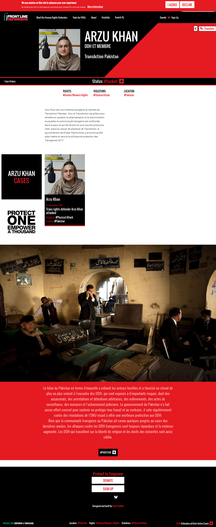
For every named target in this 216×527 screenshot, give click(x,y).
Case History (10, 81)
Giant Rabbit (118, 506)
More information (95, 6)
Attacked (110, 81)
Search (118, 17)
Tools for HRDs (79, 17)
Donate (163, 17)
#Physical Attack (101, 95)
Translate (209, 28)
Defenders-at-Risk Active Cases (192, 523)
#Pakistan (129, 95)
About (93, 17)
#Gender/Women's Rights (75, 95)
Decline (187, 4)
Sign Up (175, 17)
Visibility (106, 17)
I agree (172, 4)
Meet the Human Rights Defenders (51, 17)
